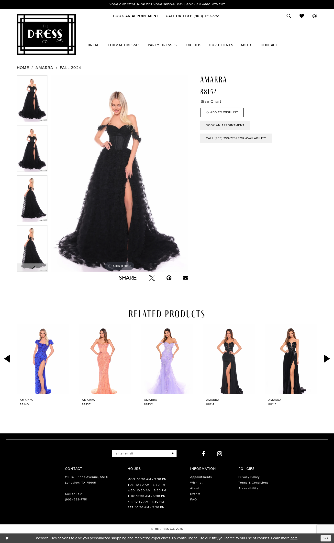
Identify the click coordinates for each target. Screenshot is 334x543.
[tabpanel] (32, 100)
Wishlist (196, 482)
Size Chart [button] (211, 101)
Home (23, 67)
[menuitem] (136, 16)
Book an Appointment (205, 4)
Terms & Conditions (253, 482)
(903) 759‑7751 (76, 499)
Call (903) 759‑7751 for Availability (236, 138)
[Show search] (288, 16)
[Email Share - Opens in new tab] (185, 277)
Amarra (44, 67)
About (195, 488)
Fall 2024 (70, 67)
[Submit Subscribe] (173, 453)
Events (195, 494)
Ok (326, 538)
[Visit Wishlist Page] (301, 16)
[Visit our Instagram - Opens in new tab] (219, 453)
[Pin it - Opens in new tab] (169, 278)
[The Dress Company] (46, 34)
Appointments (201, 477)
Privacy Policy (249, 477)
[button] (314, 16)
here (294, 538)
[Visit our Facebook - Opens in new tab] (203, 453)
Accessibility (248, 488)
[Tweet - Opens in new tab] (152, 278)
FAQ (193, 499)
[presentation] (43, 359)
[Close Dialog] (7, 538)
